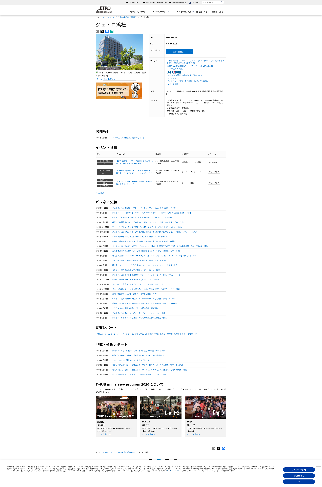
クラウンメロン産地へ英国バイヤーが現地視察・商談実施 (135, 308)
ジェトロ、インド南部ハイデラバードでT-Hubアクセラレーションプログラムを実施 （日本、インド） (152, 213)
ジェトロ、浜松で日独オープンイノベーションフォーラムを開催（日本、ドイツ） (144, 208)
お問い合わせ (150, 2)
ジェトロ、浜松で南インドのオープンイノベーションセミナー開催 (138, 313)
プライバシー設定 (299, 470)
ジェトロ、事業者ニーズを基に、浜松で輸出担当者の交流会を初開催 (139, 318)
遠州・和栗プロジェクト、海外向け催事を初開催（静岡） (135, 294)
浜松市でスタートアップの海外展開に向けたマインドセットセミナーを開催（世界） (145, 265)
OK (299, 482)
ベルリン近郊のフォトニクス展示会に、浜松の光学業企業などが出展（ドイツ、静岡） (146, 289)
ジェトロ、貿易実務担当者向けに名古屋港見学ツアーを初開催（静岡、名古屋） (144, 299)
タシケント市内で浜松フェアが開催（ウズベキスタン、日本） (137, 270)
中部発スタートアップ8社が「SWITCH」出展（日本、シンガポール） (140, 237)
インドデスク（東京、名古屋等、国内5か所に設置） (188, 81)
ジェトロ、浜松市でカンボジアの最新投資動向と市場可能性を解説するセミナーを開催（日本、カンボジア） (155, 232)
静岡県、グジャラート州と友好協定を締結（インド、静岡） (136, 280)
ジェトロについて (135, 2)
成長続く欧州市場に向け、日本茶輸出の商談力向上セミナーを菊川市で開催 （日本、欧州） (148, 222)
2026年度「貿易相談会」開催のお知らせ (128, 138)
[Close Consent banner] (318, 464)
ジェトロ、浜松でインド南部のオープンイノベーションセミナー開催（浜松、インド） (146, 275)
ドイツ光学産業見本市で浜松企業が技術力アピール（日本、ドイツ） (139, 260)
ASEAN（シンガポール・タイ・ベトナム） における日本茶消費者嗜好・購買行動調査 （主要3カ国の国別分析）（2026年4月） (147, 334)
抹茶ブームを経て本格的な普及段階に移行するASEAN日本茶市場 (138, 355)
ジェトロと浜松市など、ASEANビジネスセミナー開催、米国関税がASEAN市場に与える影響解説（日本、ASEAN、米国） (160, 246)
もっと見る (100, 193)
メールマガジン (173, 78)
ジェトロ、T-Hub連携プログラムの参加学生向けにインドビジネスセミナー (142, 218)
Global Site (163, 2)
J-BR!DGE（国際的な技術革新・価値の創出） (185, 75)
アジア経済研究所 (178, 2)
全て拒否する (299, 476)
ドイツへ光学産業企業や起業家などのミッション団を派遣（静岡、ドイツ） (142, 284)
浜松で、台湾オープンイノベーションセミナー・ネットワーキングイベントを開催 (144, 303)
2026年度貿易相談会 (175, 69)
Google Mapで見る (105, 79)
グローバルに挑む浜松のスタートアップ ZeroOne (132, 360)
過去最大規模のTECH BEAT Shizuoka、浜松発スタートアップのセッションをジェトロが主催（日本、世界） (155, 256)
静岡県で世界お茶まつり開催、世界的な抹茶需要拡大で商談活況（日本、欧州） (144, 241)
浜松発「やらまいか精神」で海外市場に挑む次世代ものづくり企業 (138, 351)
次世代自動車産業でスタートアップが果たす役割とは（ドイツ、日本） (140, 374)
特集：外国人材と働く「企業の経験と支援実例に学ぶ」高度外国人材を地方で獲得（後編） (148, 365)
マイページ (195, 2)
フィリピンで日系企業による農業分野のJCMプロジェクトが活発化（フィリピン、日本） (147, 227)
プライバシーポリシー (174, 471)
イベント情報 (173, 84)
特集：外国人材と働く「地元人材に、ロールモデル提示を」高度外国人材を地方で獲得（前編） (150, 370)
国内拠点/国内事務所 (128, 17)
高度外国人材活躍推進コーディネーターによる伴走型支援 (190, 66)
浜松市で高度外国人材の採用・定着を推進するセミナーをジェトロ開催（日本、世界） (146, 251)
